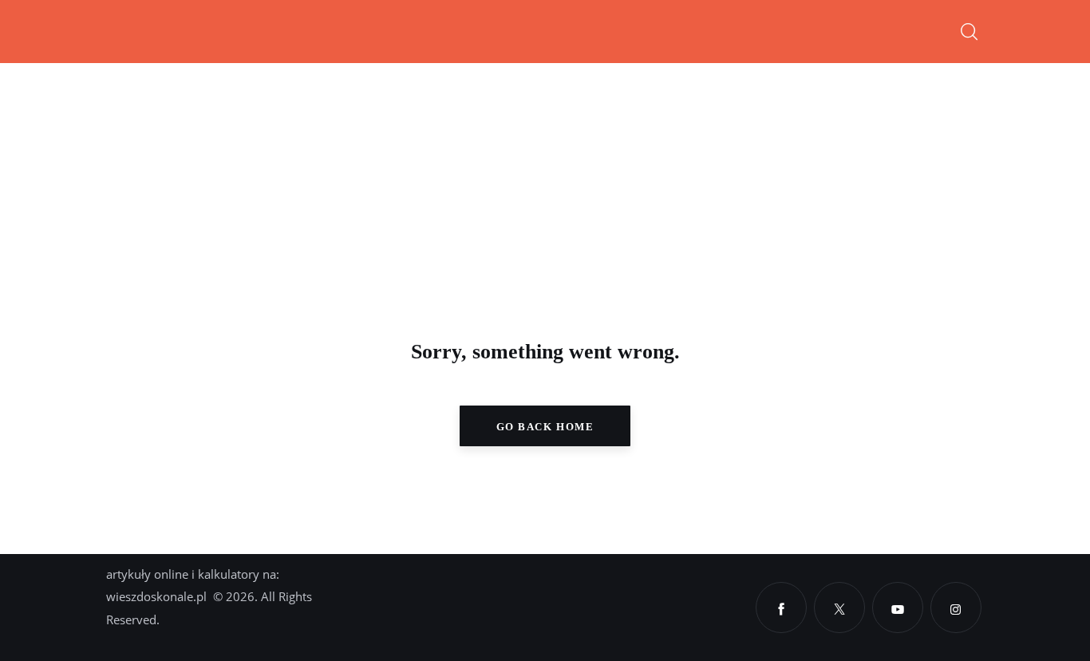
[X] (839, 607)
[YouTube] (897, 607)
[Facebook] (781, 607)
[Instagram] (955, 607)
